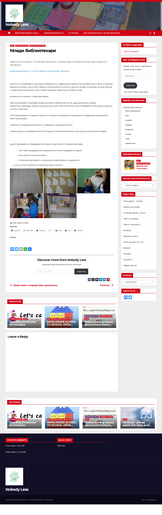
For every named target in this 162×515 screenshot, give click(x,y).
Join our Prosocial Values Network (101, 33)
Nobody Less (17, 24)
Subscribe (81, 271)
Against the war (130, 265)
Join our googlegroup (149, 500)
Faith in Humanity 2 (132, 224)
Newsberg (37, 500)
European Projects (54, 33)
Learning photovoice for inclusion (22, 323)
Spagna (128, 125)
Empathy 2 (128, 259)
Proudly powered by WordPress (17, 500)
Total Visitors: (12, 452)
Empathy (127, 254)
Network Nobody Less (26, 33)
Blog (12, 45)
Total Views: (11, 446)
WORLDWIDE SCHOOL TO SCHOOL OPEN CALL (61, 324)
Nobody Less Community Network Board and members (143, 169)
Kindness (127, 230)
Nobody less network (133, 107)
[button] (150, 33)
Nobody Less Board (143, 163)
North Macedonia (22, 45)
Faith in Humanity (131, 219)
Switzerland (130, 143)
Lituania (128, 120)
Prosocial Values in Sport (134, 213)
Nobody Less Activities (37, 45)
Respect (127, 248)
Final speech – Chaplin (133, 201)
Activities (73, 33)
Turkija (128, 134)
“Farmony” (104, 285)
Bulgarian (129, 129)
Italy (127, 115)
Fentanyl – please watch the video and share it (136, 425)
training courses (16, 319)
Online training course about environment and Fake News (98, 324)
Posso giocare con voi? (134, 242)
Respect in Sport (131, 236)
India (127, 139)
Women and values (132, 207)
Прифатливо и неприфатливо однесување (35, 285)
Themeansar (48, 500)
